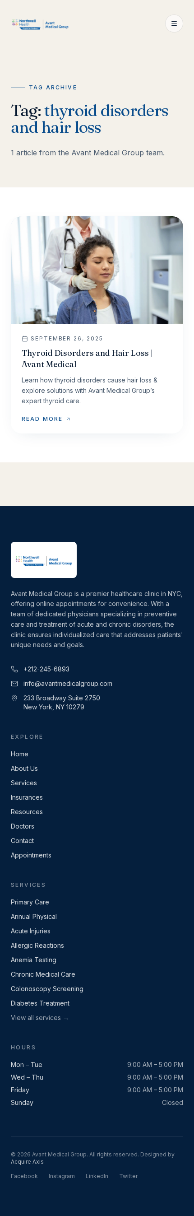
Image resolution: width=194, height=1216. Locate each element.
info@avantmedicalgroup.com (67, 683)
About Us (24, 768)
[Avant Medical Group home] (40, 23)
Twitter (128, 1176)
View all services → (40, 1017)
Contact (22, 840)
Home (19, 754)
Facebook (24, 1176)
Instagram (62, 1176)
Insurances (27, 797)
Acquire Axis (27, 1161)
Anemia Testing (33, 960)
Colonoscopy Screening (47, 988)
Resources (27, 811)
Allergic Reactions (37, 945)
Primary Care (30, 902)
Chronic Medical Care (43, 974)
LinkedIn (97, 1176)
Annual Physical (34, 916)
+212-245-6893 (46, 669)
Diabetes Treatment (40, 1003)
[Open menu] (174, 23)
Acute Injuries (31, 931)
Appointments (31, 855)
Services (24, 783)
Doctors (22, 826)
